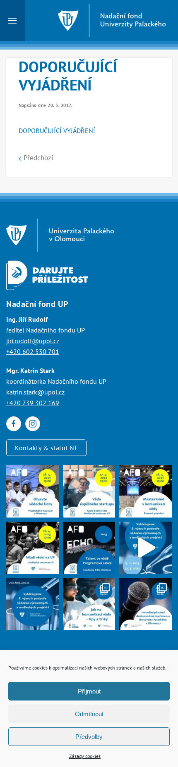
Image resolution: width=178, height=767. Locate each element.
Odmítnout (89, 713)
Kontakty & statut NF (46, 448)
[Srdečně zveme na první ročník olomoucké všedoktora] (145, 604)
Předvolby (89, 736)
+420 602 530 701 (32, 351)
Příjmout (89, 691)
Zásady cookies (85, 756)
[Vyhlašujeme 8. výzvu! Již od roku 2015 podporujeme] (145, 548)
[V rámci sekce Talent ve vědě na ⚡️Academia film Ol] (32, 548)
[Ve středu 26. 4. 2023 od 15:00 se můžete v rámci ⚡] (145, 491)
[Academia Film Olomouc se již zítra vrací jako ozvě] (89, 548)
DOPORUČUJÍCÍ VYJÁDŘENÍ (57, 130)
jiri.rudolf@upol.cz (32, 341)
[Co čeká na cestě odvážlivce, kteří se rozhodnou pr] (89, 491)
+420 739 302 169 (32, 403)
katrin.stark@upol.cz (35, 392)
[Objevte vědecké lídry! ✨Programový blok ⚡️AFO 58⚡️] (32, 491)
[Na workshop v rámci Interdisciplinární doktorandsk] (89, 604)
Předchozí (37, 157)
